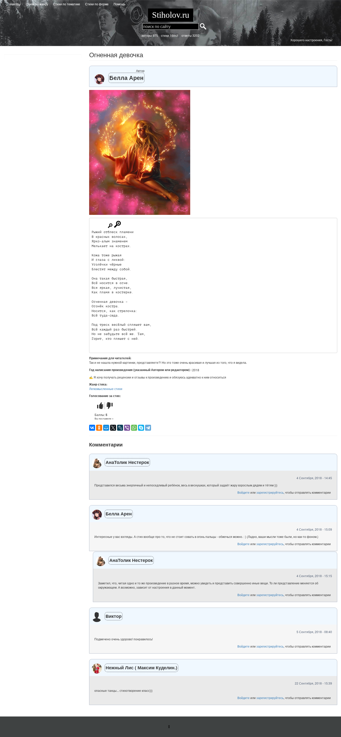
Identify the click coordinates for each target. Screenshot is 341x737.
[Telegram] (148, 428)
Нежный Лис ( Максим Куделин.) (141, 667)
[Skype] (141, 428)
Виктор (114, 616)
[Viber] (127, 428)
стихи (165, 35)
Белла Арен (126, 77)
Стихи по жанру (37, 4)
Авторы (15, 4)
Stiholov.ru (170, 14)
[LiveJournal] (120, 428)
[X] (113, 428)
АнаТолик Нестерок (127, 462)
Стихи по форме (97, 4)
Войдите (243, 492)
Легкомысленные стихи (105, 388)
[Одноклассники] (99, 428)
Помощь (119, 4)
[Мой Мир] (106, 428)
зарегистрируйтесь (270, 492)
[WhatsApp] (134, 428)
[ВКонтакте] (92, 428)
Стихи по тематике (66, 4)
